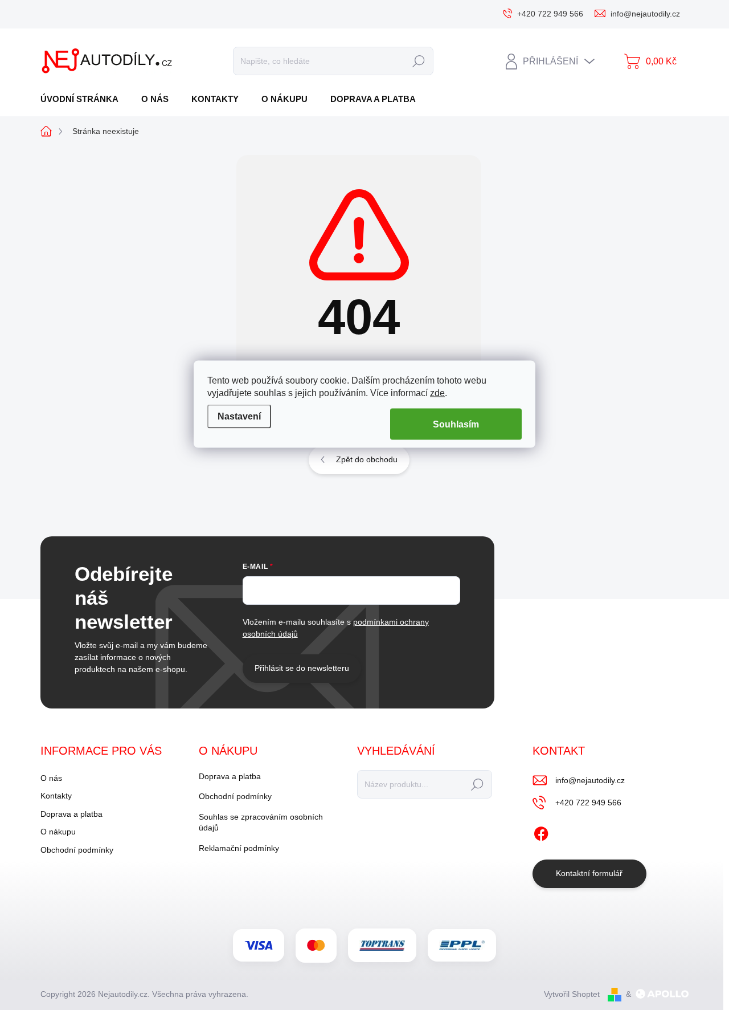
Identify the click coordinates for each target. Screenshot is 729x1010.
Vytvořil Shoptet (572, 994)
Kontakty (56, 795)
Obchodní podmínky (76, 849)
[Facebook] (541, 831)
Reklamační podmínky (239, 848)
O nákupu (58, 831)
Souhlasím (456, 424)
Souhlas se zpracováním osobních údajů (261, 822)
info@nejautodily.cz (590, 780)
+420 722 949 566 (588, 802)
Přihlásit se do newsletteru (302, 668)
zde (437, 392)
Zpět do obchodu (367, 459)
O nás (51, 778)
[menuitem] (83, 99)
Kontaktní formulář (589, 873)
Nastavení (239, 416)
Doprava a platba (71, 813)
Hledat (418, 61)
